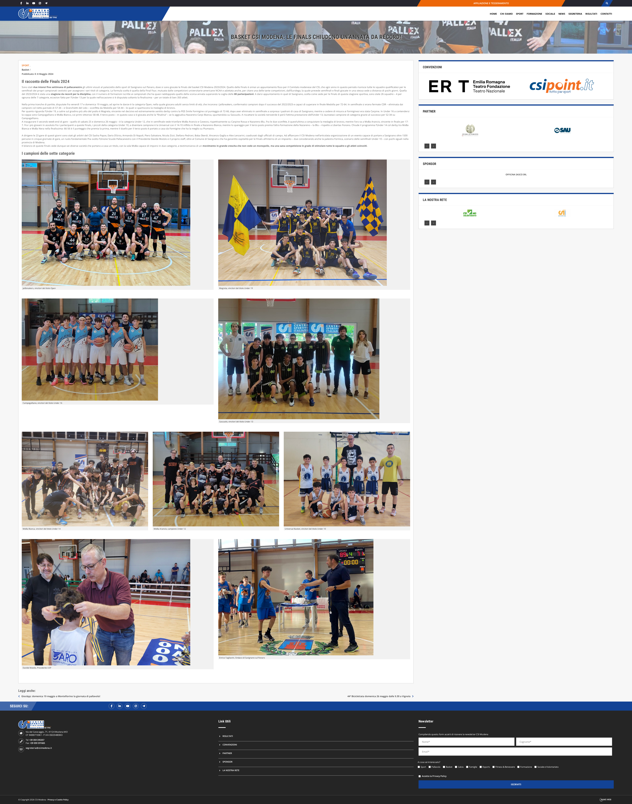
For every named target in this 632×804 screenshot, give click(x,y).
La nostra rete (435, 200)
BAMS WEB (606, 799)
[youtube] (33, 3)
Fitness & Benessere (505, 766)
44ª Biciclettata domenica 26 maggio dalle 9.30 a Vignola (378, 696)
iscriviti (516, 784)
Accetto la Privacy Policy (434, 776)
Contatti (606, 13)
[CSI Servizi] (562, 213)
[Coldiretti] (562, 130)
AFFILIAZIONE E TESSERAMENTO (491, 3)
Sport (519, 13)
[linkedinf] (119, 706)
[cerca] (607, 3)
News (561, 13)
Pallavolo (436, 766)
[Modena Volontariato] (469, 213)
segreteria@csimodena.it (39, 747)
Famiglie (473, 766)
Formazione (534, 13)
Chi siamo (506, 13)
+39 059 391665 (37, 743)
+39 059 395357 (36, 739)
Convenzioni (432, 67)
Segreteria (575, 13)
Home (493, 13)
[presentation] (426, 146)
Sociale (550, 13)
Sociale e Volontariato (548, 766)
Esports (486, 766)
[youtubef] (128, 706)
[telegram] (46, 3)
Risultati (591, 13)
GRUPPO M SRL (516, 174)
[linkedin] (27, 3)
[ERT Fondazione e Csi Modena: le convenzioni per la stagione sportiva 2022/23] (469, 86)
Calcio (461, 766)
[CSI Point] (562, 86)
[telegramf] (144, 706)
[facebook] (21, 3)
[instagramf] (136, 706)
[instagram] (40, 3)
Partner (429, 111)
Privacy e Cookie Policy (58, 799)
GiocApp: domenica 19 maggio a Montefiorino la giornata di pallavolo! (60, 696)
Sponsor (429, 164)
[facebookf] (111, 706)
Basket (25, 69)
